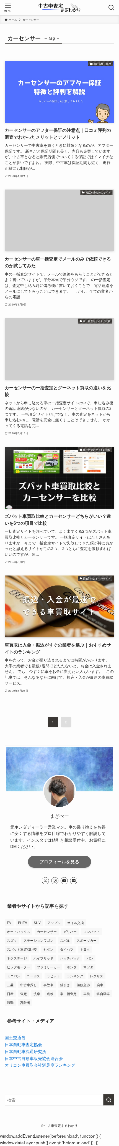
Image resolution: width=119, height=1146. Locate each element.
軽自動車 (103, 993)
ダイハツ (66, 949)
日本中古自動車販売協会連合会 (34, 1058)
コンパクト (91, 931)
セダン (48, 949)
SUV (37, 922)
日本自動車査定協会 (23, 1044)
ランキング (75, 975)
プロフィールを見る (59, 861)
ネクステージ (17, 958)
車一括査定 (68, 993)
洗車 (36, 993)
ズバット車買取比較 (22, 949)
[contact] (73, 880)
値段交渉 (83, 984)
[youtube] (64, 880)
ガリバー (70, 931)
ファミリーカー (48, 967)
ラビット (53, 975)
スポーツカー (87, 940)
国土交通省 (15, 1037)
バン (90, 958)
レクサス (96, 975)
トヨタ (85, 949)
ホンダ (72, 967)
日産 (10, 993)
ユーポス (33, 975)
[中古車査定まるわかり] (59, 7)
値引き (65, 984)
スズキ (12, 940)
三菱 (10, 984)
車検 (86, 993)
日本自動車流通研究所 (25, 1051)
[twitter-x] (45, 880)
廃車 (100, 984)
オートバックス (18, 931)
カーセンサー (47, 931)
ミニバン (13, 975)
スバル (65, 940)
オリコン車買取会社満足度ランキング (40, 1065)
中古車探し (28, 984)
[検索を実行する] (108, 1099)
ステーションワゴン (38, 940)
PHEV (22, 922)
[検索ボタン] (111, 7)
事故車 (48, 984)
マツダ (88, 967)
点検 (50, 993)
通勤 (10, 1002)
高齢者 (25, 1002)
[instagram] (54, 880)
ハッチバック (70, 958)
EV (9, 922)
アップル (54, 922)
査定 (23, 993)
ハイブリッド (43, 958)
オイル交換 (75, 922)
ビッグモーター (18, 967)
